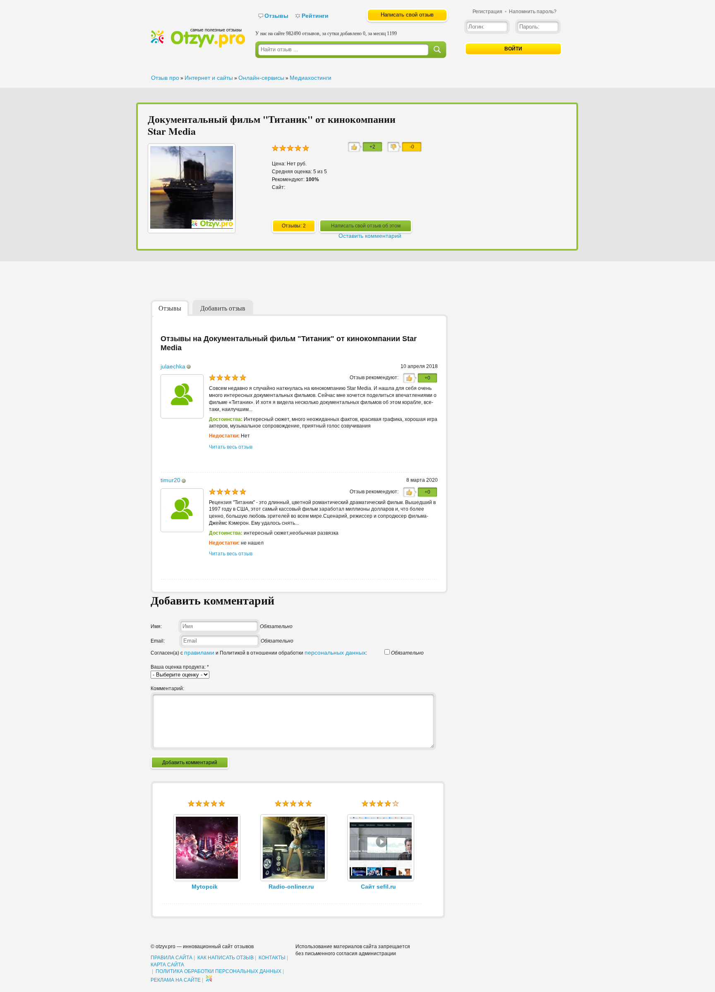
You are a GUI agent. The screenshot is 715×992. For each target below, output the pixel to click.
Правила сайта (171, 958)
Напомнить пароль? (533, 11)
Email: (158, 641)
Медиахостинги (310, 77)
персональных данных (335, 652)
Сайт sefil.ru (378, 886)
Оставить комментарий (369, 235)
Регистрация (487, 11)
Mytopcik (205, 886)
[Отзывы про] (198, 46)
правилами (199, 652)
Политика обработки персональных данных (218, 971)
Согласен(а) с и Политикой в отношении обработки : (259, 653)
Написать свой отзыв (407, 15)
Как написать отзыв (225, 958)
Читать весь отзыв (230, 447)
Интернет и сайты (209, 77)
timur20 (170, 480)
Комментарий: (167, 688)
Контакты (272, 958)
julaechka (173, 366)
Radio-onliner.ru (291, 886)
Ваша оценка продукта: (180, 667)
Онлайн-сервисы (261, 77)
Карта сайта (167, 965)
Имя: (156, 626)
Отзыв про (165, 77)
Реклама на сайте (176, 980)
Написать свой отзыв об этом (366, 226)
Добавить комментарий (189, 762)
